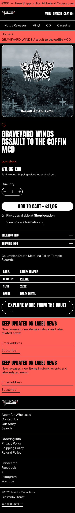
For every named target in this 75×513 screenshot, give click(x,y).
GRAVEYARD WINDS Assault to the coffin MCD (36, 40)
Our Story (9, 424)
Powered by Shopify (13, 496)
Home (6, 34)
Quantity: (8, 184)
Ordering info (11, 439)
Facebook (9, 468)
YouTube (8, 481)
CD (48, 25)
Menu (48, 13)
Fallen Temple (29, 271)
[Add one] (19, 191)
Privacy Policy (11, 443)
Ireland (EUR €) (11, 503)
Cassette (63, 25)
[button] (57, 14)
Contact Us (10, 419)
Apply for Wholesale (16, 415)
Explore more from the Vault (37, 305)
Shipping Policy (13, 448)
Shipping (22, 174)
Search (7, 428)
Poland (24, 279)
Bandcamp (9, 463)
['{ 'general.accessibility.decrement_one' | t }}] (4, 191)
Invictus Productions (23, 492)
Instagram (9, 477)
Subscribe (9, 350)
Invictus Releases (14, 25)
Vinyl (36, 25)
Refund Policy (11, 452)
